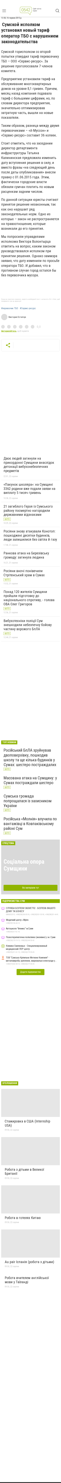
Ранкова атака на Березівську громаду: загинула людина (26, 555)
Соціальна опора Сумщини (24, 865)
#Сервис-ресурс (28, 308)
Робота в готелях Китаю (23, 1218)
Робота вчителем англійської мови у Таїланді (27, 1280)
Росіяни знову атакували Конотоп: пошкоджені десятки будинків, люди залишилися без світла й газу (30, 535)
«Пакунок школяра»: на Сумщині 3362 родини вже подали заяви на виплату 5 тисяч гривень (29, 488)
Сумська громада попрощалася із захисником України (28, 801)
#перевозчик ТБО (9, 308)
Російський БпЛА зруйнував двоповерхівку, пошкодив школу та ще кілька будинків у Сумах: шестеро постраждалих (30, 757)
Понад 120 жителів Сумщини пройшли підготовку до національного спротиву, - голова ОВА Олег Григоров (29, 598)
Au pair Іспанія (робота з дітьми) (29, 1262)
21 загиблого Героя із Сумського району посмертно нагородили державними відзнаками (28, 510)
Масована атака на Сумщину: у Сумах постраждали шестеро (30, 780)
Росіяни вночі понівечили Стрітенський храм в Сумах (24, 573)
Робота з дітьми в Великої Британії (24, 1171)
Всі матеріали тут (30, 887)
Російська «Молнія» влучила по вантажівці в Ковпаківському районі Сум (30, 823)
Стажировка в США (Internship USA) (27, 1123)
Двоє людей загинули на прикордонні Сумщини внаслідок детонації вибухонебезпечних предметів (29, 464)
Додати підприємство (30, 971)
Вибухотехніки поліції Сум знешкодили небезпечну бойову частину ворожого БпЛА (28, 625)
